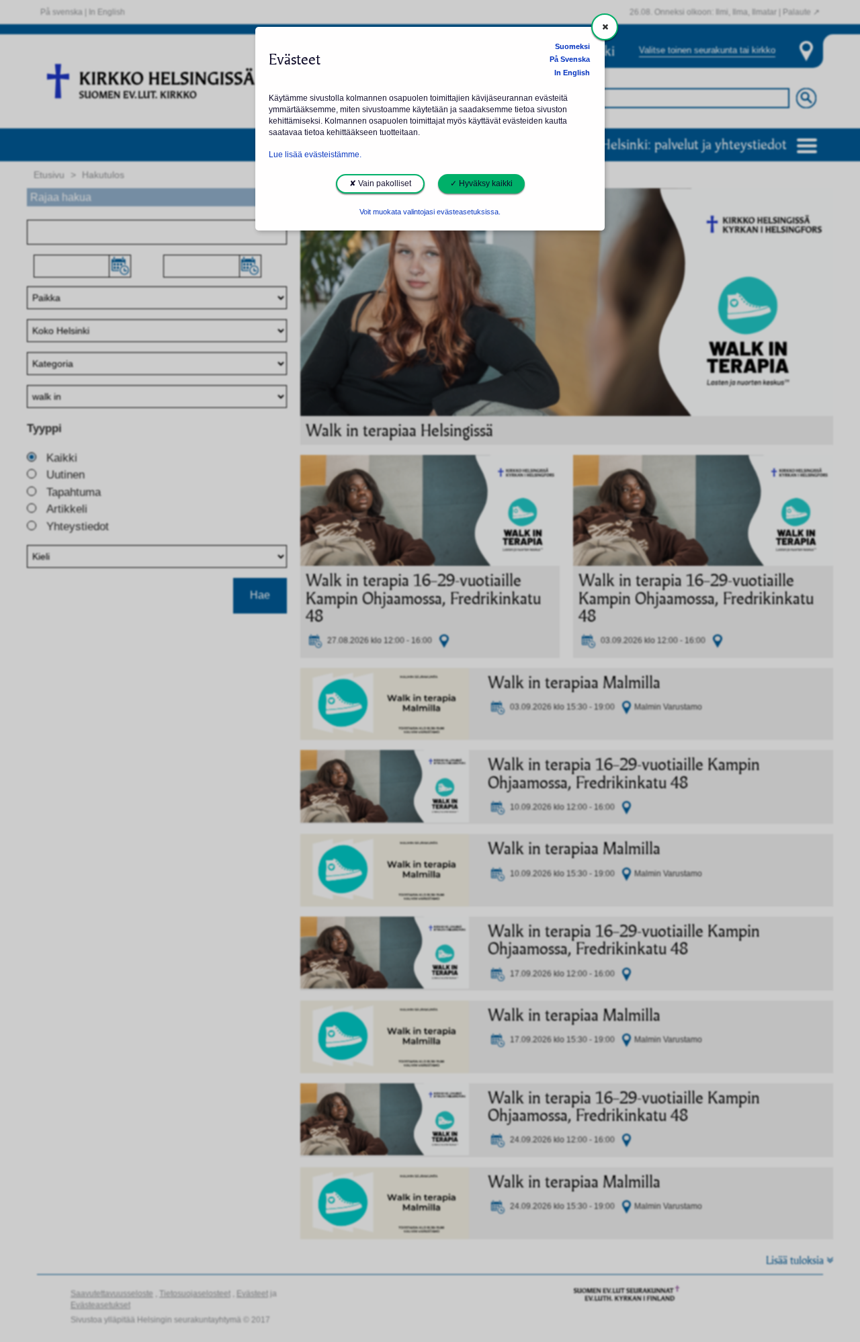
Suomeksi (572, 46)
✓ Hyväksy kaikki (481, 183)
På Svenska (570, 59)
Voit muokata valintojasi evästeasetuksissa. (430, 212)
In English (572, 73)
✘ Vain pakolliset (380, 183)
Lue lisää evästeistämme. (315, 154)
